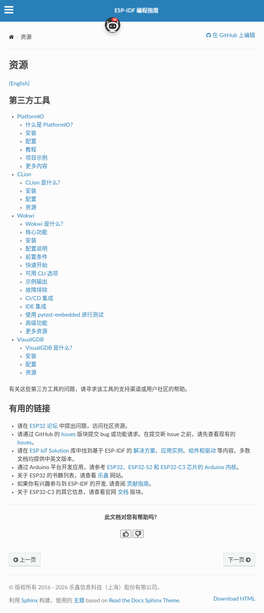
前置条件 (36, 257)
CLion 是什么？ (44, 183)
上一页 (27, 560)
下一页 (237, 560)
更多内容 (36, 166)
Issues (68, 434)
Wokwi (25, 216)
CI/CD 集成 (39, 298)
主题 (79, 600)
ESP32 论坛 (44, 426)
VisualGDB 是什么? (48, 348)
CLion (24, 174)
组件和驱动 (202, 451)
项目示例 (36, 158)
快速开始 (36, 265)
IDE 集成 (35, 306)
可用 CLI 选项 (41, 273)
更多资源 (36, 331)
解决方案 (144, 451)
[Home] (11, 37)
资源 (30, 207)
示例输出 (36, 282)
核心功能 (36, 232)
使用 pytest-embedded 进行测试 (64, 315)
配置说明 (36, 249)
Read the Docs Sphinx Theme (144, 600)
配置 (30, 141)
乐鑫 (103, 475)
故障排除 (36, 290)
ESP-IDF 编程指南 (136, 10)
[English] (19, 83)
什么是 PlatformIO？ (50, 125)
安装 (30, 133)
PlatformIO (30, 116)
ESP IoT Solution (49, 451)
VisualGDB (30, 339)
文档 (123, 492)
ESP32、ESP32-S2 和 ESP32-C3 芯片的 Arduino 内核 (171, 467)
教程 (30, 149)
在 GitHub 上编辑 (233, 35)
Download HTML (234, 599)
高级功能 (36, 323)
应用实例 (172, 451)
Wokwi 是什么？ (45, 224)
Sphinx (29, 600)
